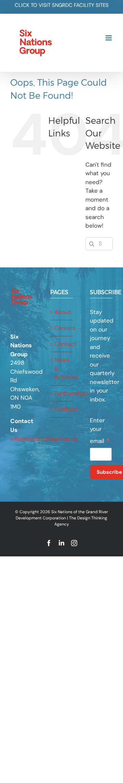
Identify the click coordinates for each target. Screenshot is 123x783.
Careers (62, 328)
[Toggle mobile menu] (109, 37)
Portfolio (62, 409)
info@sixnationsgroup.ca (43, 438)
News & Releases (62, 368)
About (62, 312)
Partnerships (62, 393)
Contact (62, 344)
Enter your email (100, 432)
